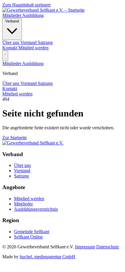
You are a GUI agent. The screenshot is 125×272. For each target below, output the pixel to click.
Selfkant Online (28, 236)
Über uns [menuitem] (11, 42)
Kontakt (10, 47)
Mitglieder (12, 15)
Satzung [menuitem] (45, 42)
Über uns (11, 83)
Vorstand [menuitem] (29, 42)
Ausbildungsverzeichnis (36, 209)
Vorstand (29, 83)
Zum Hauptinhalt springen (26, 4)
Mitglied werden (33, 47)
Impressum (85, 246)
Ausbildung (33, 15)
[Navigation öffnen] (5, 55)
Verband (12, 21)
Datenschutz (107, 246)
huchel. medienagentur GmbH (47, 256)
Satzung (45, 83)
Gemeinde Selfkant (31, 231)
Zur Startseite (14, 137)
